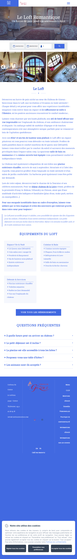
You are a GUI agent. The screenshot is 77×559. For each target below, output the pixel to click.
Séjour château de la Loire (44, 187)
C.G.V (68, 390)
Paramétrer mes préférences (38, 548)
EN (37, 448)
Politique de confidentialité (64, 419)
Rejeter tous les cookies (15, 548)
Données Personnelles (65, 408)
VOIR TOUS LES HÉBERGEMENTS (38, 312)
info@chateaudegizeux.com (18, 417)
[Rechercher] (59, 46)
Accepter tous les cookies (61, 548)
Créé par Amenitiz (38, 453)
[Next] (74, 67)
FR (40, 448)
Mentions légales (66, 398)
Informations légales (65, 429)
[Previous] (3, 67)
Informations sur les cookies (64, 440)
